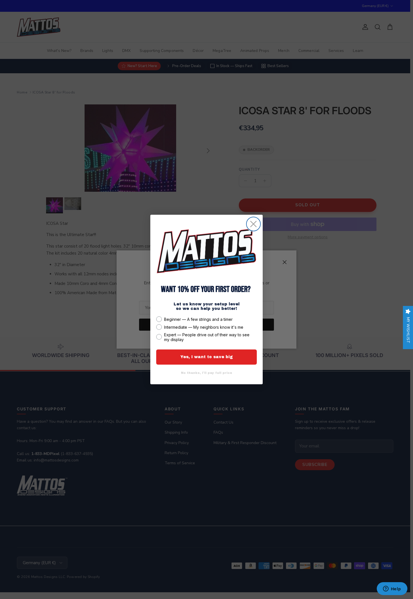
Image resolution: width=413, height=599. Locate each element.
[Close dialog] (253, 224)
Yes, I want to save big (206, 357)
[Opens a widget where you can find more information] (391, 589)
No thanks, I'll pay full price (206, 372)
